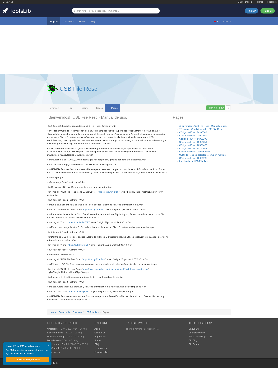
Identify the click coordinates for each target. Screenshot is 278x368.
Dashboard (68, 21)
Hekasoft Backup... (56, 336)
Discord (248, 2)
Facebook (272, 2)
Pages (114, 108)
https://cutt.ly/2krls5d (93, 209)
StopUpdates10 (55, 344)
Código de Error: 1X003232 (193, 158)
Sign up (268, 10)
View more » (53, 352)
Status (97, 340)
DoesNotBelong (55, 332)
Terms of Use (101, 348)
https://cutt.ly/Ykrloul (109, 192)
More (225, 21)
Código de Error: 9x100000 (193, 132)
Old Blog (193, 340)
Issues (99, 108)
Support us (100, 336)
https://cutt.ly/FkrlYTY (79, 222)
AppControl (53, 348)
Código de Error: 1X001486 (193, 145)
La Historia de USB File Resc (194, 161)
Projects (54, 21)
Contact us (7, 2)
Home (53, 312)
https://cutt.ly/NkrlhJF (78, 245)
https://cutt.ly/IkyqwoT (79, 291)
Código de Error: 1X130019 (193, 148)
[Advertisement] (139, 49)
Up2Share (194, 328)
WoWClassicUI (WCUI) (200, 336)
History (84, 108)
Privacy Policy (101, 352)
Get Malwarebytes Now (27, 359)
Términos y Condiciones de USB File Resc (200, 129)
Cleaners (77, 312)
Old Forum (194, 344)
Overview (54, 108)
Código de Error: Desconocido (194, 151)
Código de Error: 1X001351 (193, 142)
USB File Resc (78, 88)
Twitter (259, 2)
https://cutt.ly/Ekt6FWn (94, 259)
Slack (240, 2)
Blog (92, 21)
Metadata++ (53, 340)
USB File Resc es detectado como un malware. (203, 155)
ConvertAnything (197, 332)
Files (69, 108)
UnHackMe (53, 328)
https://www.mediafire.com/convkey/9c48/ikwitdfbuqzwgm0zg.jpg (115, 269)
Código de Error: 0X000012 (193, 135)
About (97, 328)
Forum (82, 21)
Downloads (64, 312)
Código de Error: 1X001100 (193, 138)
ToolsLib (54, 363)
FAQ (96, 344)
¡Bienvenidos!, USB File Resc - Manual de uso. (203, 126)
